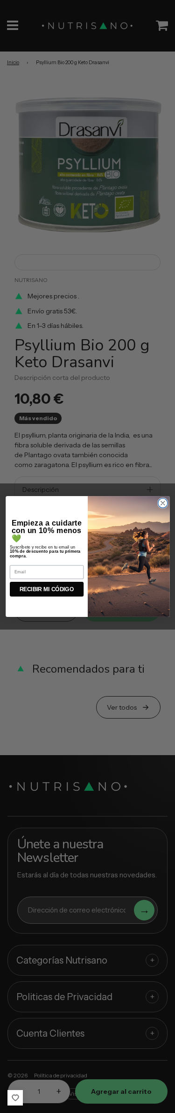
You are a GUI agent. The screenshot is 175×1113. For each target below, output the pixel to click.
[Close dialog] (163, 503)
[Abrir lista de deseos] (15, 1098)
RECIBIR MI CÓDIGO (47, 589)
